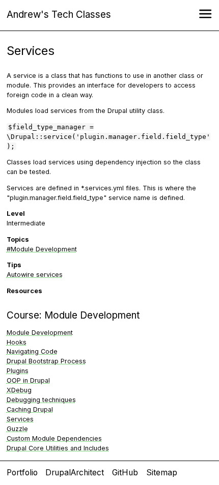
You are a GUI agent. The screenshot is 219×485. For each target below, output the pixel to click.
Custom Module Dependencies (54, 438)
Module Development (92, 315)
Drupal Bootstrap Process (46, 361)
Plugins (18, 371)
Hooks (16, 342)
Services (20, 419)
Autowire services (35, 274)
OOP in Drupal (28, 380)
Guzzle (17, 429)
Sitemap (161, 472)
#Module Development (42, 249)
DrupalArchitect (74, 472)
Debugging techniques (41, 400)
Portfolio (22, 472)
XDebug (19, 390)
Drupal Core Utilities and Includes (58, 448)
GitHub (125, 472)
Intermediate (26, 223)
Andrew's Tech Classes (59, 14)
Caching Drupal (30, 409)
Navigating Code (32, 351)
